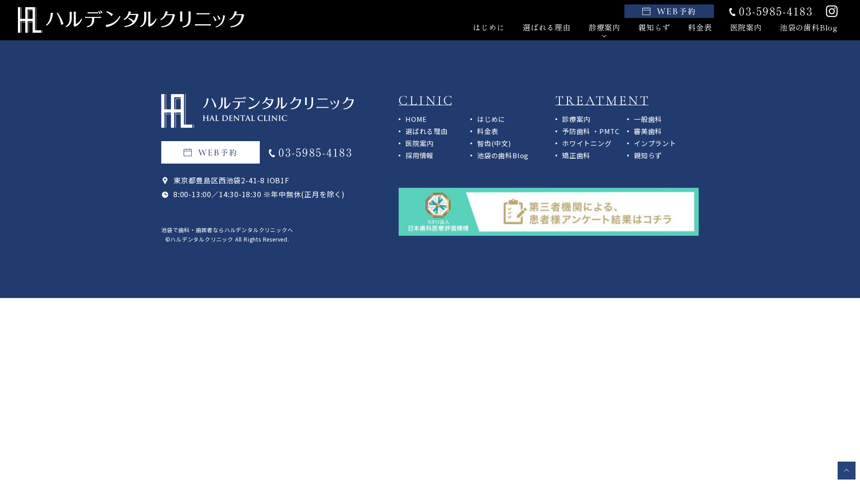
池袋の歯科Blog (809, 27)
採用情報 (419, 155)
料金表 (700, 27)
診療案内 (576, 119)
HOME (416, 119)
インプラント (655, 143)
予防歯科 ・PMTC (590, 131)
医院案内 (746, 27)
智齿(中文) (494, 143)
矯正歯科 (576, 155)
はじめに (489, 27)
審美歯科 (648, 131)
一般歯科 (648, 119)
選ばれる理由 (547, 27)
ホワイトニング (587, 143)
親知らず (654, 27)
